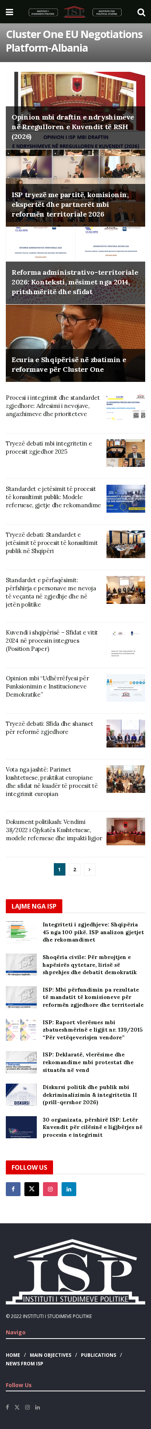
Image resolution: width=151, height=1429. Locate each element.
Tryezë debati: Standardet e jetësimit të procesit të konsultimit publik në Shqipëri (52, 543)
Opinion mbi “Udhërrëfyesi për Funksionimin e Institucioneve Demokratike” (47, 686)
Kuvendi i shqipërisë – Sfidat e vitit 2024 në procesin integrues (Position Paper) (52, 640)
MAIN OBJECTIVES (50, 1355)
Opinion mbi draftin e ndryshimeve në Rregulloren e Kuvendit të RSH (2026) (73, 127)
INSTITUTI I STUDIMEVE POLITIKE (57, 1316)
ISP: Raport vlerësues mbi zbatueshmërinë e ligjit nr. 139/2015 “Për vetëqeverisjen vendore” (93, 1030)
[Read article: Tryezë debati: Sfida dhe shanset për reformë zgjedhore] (125, 733)
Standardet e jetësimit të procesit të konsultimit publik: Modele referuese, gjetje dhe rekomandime (53, 497)
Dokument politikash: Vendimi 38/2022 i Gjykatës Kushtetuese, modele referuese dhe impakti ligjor (54, 830)
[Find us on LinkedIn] (37, 1407)
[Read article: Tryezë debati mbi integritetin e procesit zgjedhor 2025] (125, 453)
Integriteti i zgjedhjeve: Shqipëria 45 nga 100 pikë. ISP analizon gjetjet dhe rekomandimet (93, 932)
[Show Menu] (9, 11)
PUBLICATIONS (98, 1355)
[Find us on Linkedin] (69, 1189)
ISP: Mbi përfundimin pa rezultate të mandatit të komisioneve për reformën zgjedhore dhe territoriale (93, 997)
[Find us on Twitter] (31, 1189)
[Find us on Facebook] (13, 1189)
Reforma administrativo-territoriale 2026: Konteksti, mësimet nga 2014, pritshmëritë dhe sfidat (75, 282)
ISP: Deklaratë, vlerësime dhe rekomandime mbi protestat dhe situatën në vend (88, 1062)
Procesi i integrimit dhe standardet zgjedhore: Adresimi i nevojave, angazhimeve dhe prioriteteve (53, 406)
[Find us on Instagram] (50, 1189)
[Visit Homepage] (75, 11)
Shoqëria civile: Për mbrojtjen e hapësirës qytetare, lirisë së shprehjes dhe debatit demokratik (90, 965)
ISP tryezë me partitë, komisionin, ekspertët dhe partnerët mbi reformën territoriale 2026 (70, 204)
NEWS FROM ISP (24, 1363)
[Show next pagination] (90, 869)
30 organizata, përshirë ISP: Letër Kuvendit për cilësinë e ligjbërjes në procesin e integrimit (92, 1127)
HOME (13, 1355)
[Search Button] (141, 11)
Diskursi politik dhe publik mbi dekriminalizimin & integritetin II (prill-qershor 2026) (90, 1095)
